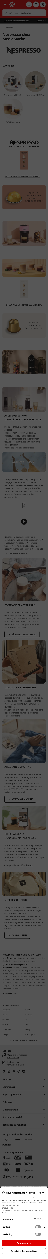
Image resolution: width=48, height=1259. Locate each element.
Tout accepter (24, 1243)
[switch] (38, 1226)
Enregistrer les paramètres (24, 1251)
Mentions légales (27, 1210)
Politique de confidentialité (11, 1210)
